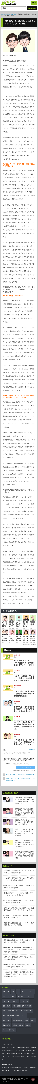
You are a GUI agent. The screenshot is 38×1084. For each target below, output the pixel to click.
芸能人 (15, 1025)
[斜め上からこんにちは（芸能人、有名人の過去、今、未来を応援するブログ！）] (8, 3)
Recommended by (27, 644)
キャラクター (6, 1020)
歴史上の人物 (6, 1025)
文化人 (33, 1020)
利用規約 (32, 749)
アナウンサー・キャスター (10, 1001)
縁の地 (21, 1025)
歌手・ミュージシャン (9, 996)
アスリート (29, 996)
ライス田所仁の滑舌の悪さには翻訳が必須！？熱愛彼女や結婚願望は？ (24, 693)
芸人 (15, 14)
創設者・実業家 (17, 1020)
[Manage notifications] (33, 1079)
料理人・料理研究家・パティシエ (12, 1010)
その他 (28, 1025)
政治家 (26, 1020)
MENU (34, 2)
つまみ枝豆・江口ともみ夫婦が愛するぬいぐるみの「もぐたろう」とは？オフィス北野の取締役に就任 (19, 974)
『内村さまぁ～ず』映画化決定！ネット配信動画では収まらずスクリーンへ (24, 742)
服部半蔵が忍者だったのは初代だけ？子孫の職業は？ (20, 774)
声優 (13, 991)
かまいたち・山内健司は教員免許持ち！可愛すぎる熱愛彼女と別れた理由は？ (24, 709)
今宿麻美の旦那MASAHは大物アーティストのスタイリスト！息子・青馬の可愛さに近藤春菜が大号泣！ (19, 950)
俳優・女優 (6, 991)
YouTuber (21, 996)
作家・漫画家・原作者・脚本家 (22, 1006)
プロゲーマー (28, 1010)
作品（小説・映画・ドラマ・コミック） (14, 1015)
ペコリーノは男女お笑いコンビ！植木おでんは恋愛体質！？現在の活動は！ (24, 678)
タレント (31, 991)
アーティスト (24, 1001)
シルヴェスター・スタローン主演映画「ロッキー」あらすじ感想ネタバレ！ (20, 779)
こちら (14, 1070)
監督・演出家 (6, 1006)
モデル (24, 991)
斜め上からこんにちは (7, 14)
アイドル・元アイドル (9, 1030)
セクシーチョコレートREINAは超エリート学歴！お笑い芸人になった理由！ (24, 663)
